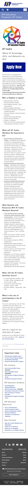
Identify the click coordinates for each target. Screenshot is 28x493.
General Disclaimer (14, 482)
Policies (6, 482)
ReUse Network (6, 460)
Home (24, 455)
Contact (4, 465)
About (3, 452)
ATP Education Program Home (13, 356)
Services (4, 455)
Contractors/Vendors (7, 457)
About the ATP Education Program (14, 361)
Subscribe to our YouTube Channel (14, 430)
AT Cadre (7, 394)
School (24, 460)
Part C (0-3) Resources (11, 407)
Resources (4, 462)
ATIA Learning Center (11, 389)
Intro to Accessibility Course (12, 368)
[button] (2, 10)
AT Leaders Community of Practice (14, 391)
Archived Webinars (10, 387)
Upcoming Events (9, 385)
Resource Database (10, 412)
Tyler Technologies (17, 471)
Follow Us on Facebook (11, 426)
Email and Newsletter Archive (13, 411)
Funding (24, 452)
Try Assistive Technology (11, 359)
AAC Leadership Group (11, 372)
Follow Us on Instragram (11, 428)
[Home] (13, 4)
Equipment (23, 462)
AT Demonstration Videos (12, 409)
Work (24, 457)
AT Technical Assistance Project (13, 379)
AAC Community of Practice (12, 392)
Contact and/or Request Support (14, 358)
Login (22, 482)
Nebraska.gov (20, 481)
